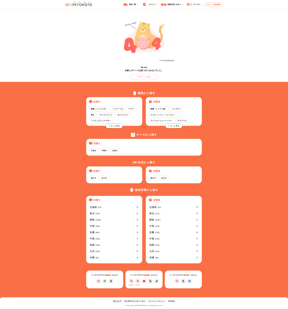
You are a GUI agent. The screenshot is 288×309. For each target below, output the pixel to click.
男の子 (93, 178)
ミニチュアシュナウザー (101, 121)
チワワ (131, 109)
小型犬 (93, 150)
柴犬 (92, 115)
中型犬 (104, 150)
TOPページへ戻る (144, 77)
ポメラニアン (123, 115)
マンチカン (176, 109)
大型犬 (115, 150)
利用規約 (171, 301)
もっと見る (115, 126)
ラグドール (182, 121)
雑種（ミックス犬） (99, 109)
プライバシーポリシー (156, 301)
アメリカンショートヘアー (161, 121)
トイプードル (117, 109)
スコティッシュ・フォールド (162, 115)
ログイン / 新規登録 (213, 4)
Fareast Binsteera (168, 60)
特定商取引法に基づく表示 (134, 301)
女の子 (104, 178)
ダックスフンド (106, 115)
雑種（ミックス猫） (159, 109)
